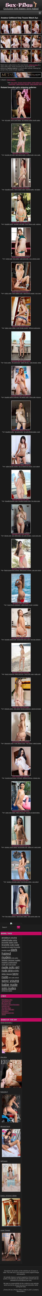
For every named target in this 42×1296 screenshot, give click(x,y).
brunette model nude (10, 639)
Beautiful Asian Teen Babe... (21, 915)
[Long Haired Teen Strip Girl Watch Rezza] (21, 761)
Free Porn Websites (8, 1009)
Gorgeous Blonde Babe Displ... (21, 361)
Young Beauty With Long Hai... (21, 638)
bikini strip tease (20, 812)
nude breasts (33, 362)
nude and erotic (24, 259)
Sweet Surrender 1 (6, 1023)
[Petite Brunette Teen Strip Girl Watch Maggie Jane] (21, 865)
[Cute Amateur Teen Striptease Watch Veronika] (21, 726)
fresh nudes (7, 362)
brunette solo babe (19, 224)
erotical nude (30, 155)
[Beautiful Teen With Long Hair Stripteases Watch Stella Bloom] (21, 553)
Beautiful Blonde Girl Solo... (21, 499)
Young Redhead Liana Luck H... (21, 119)
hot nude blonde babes (30, 432)
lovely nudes (36, 120)
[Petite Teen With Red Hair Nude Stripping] (21, 691)
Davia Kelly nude (29, 674)
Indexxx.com (6, 1006)
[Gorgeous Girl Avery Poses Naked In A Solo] (21, 311)
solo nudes (9, 988)
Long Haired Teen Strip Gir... (21, 776)
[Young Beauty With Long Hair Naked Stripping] (21, 622)
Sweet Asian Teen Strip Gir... (21, 811)
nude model (37, 847)
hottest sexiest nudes (11, 960)
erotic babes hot (37, 82)
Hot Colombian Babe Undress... (21, 465)
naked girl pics (25, 362)
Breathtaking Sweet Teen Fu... (21, 845)
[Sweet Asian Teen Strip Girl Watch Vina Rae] (21, 795)
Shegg (4, 1014)
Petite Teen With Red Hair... (21, 707)
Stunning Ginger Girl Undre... (21, 188)
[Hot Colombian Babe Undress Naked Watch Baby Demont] (21, 449)
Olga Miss (3, 1057)
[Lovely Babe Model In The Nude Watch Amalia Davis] (21, 415)
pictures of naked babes (33, 812)
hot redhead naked (27, 120)
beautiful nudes (9, 189)
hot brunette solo (22, 847)
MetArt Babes (11, 80)
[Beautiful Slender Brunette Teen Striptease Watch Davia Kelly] (21, 657)
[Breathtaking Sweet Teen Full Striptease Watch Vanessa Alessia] (21, 830)
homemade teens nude (23, 639)
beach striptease (9, 674)
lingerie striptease (26, 709)
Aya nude (14, 82)
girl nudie (7, 120)
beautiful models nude (24, 501)
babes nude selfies (10, 328)
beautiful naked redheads (12, 397)
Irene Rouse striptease (13, 605)
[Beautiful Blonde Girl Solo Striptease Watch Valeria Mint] (21, 484)
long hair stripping (35, 639)
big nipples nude (24, 397)
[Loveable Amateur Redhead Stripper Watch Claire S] (21, 380)
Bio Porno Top (6, 1003)
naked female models (12, 466)
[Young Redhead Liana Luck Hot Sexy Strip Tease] (21, 103)
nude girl (5, 965)
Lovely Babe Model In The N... (20, 430)
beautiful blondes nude (11, 501)
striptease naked (7, 991)
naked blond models (29, 293)
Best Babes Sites (7, 1000)
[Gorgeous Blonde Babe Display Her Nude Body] (21, 345)
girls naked (17, 709)
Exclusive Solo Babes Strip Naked (21, 8)
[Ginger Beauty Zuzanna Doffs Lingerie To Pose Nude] (21, 241)
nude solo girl (10, 967)
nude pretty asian (33, 916)
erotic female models (22, 328)
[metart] (21, 77)
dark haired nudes (20, 155)
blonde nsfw (7, 535)
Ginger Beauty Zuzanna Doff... (20, 257)
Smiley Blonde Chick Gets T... (21, 292)
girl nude (19, 778)
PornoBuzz (5, 1011)
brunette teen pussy (10, 778)
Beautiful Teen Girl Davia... (21, 153)
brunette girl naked (8, 947)
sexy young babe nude (10, 983)
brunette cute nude (10, 945)
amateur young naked (11, 847)
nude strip (7, 970)
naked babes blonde (22, 84)
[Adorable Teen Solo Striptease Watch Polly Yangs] (21, 518)
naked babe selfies (21, 916)
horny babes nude (30, 224)
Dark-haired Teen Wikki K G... (21, 222)
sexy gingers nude (34, 259)
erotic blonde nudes (19, 743)
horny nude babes (16, 120)
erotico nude (8, 293)
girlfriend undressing (34, 328)
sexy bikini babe (16, 535)
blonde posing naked (24, 82)
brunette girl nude (10, 155)
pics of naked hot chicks (25, 466)
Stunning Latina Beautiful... (21, 603)
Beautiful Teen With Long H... (21, 569)
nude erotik (32, 397)
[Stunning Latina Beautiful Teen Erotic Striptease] (21, 588)
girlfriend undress (27, 778)
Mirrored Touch (5, 1126)
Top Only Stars (6, 1008)
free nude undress (10, 916)
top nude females (26, 535)
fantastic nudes (9, 709)
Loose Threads (5, 1230)
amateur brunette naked (13, 882)
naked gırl (30, 847)
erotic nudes (14, 958)
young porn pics (36, 535)
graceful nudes (30, 189)
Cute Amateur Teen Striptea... (21, 742)
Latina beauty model (26, 605)
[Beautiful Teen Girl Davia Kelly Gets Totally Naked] (21, 138)
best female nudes (26, 882)
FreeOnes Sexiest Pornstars (10, 1005)
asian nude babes (10, 812)
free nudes (16, 259)
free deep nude (35, 501)
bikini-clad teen (19, 674)
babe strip (12, 940)
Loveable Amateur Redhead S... (21, 395)
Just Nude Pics (6, 1001)
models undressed (9, 963)
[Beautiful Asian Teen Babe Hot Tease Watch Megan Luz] (21, 899)
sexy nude (37, 155)
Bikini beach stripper (25, 570)
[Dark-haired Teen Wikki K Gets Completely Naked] (21, 207)
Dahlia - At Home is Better (8, 1196)
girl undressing (16, 362)
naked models (37, 743)
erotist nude (9, 259)
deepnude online (9, 743)
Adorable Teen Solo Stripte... (21, 534)
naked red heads (36, 709)
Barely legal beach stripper (11, 570)
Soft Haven (3, 1161)
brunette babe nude (10, 943)
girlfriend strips (33, 65)
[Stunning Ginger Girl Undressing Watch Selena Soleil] (21, 172)
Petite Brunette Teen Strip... (21, 880)
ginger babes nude (19, 189)
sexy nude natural (14, 977)
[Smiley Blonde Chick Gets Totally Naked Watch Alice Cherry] (21, 276)
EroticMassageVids (8, 1013)
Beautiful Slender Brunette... (21, 672)
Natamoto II (4, 1092)
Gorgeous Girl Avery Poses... (21, 326)
